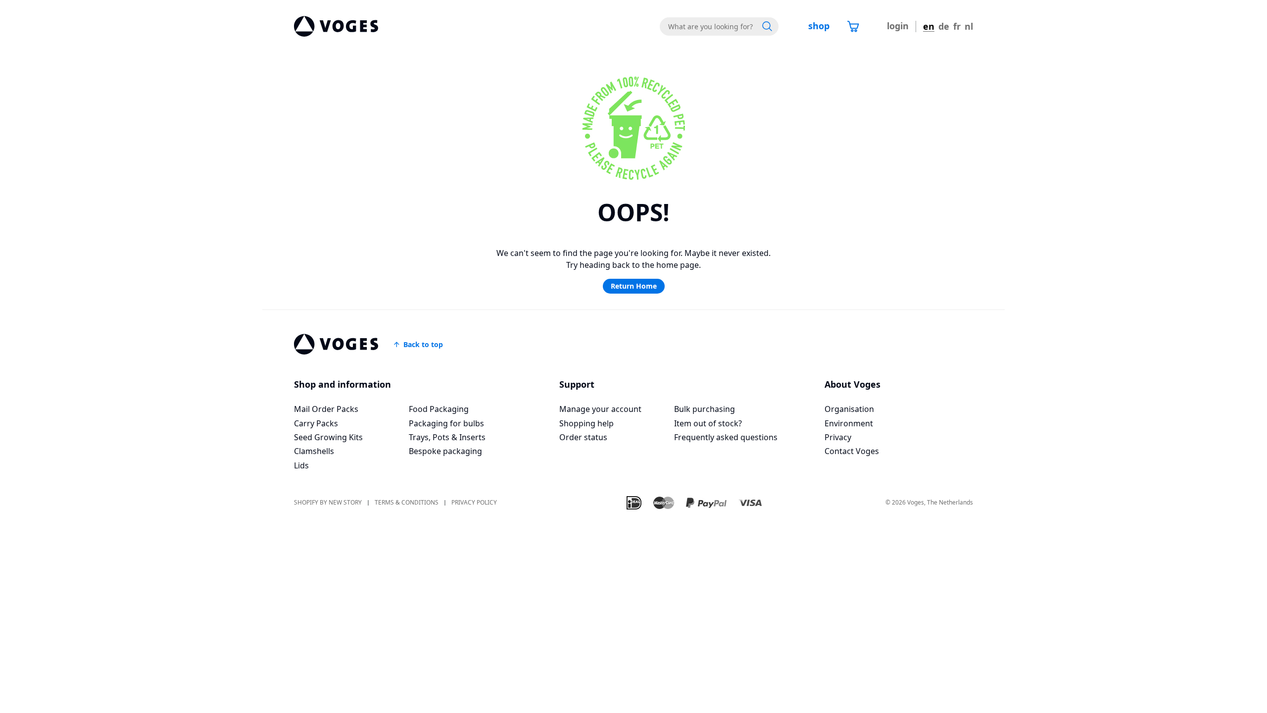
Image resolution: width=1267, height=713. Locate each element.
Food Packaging (439, 409)
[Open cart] (853, 26)
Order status (583, 437)
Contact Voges (852, 451)
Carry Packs (316, 423)
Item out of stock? (708, 423)
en (928, 26)
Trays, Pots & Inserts (447, 437)
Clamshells (314, 451)
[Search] (767, 26)
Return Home (634, 286)
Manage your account (600, 409)
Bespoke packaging (445, 451)
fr (957, 26)
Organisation (849, 409)
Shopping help (586, 423)
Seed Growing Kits (328, 437)
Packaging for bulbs (446, 423)
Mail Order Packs (326, 409)
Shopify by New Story (328, 503)
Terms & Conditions (407, 503)
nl (969, 26)
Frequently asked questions (726, 437)
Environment (849, 423)
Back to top (423, 344)
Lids (301, 465)
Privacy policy (474, 503)
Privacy (838, 437)
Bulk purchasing (704, 409)
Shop (818, 26)
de (943, 26)
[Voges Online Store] (336, 26)
